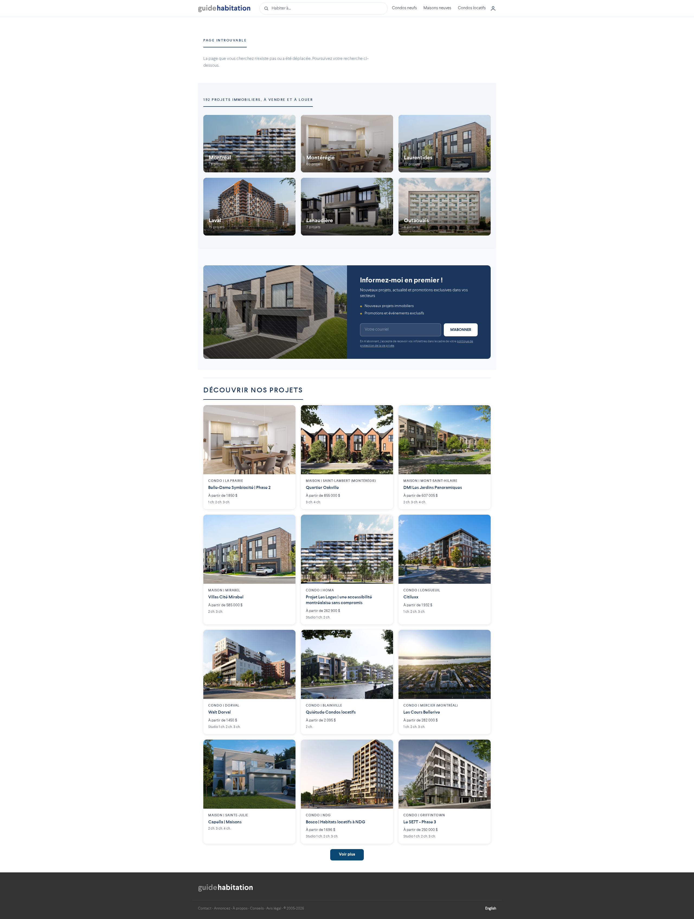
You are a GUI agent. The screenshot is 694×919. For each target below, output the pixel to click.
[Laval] (249, 207)
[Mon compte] (493, 8)
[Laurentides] (445, 144)
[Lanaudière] (347, 207)
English (490, 908)
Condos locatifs (472, 8)
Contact (204, 908)
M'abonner (460, 330)
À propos (240, 908)
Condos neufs (404, 8)
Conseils (257, 908)
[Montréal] (249, 144)
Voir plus (347, 855)
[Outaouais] (445, 207)
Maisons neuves (437, 8)
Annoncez (222, 908)
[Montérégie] (347, 144)
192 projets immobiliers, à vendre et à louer (258, 100)
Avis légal (273, 908)
